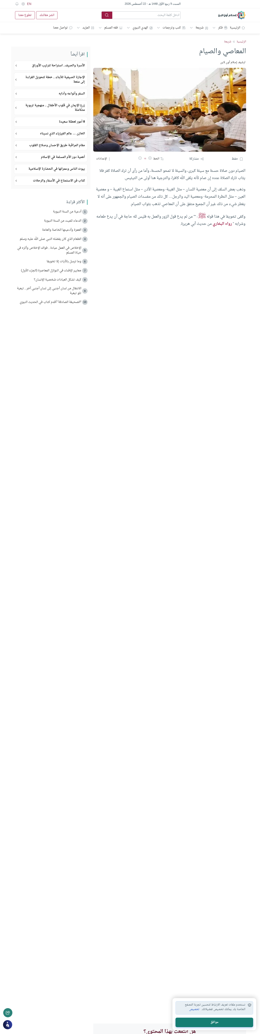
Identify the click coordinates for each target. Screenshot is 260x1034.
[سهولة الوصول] (23, 4)
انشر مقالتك (46, 15)
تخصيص (194, 1009)
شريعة (199, 28)
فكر (220, 28)
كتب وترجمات (172, 28)
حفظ (235, 159)
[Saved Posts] (17, 4)
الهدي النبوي (140, 28)
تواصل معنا (60, 28)
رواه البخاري (222, 223)
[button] (150, 159)
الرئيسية (235, 28)
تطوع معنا (25, 15)
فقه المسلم (111, 28)
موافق (214, 1022)
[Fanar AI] (7, 1024)
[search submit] (107, 15)
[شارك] (8, 1013)
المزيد (86, 28)
